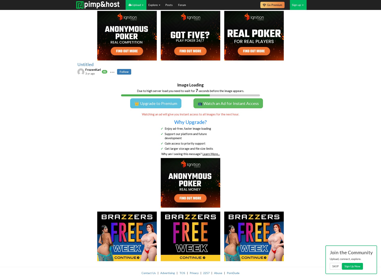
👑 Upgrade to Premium (155, 103)
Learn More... (211, 154)
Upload (136, 5)
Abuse (218, 273)
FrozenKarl (93, 69)
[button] (112, 71)
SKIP (335, 266)
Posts (169, 5)
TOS (182, 273)
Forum (182, 5)
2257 (206, 273)
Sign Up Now (352, 266)
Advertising (167, 273)
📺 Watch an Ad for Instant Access (228, 103)
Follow (124, 71)
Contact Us (148, 273)
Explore (153, 5)
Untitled (85, 64)
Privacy (194, 273)
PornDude (233, 273)
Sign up (297, 5)
